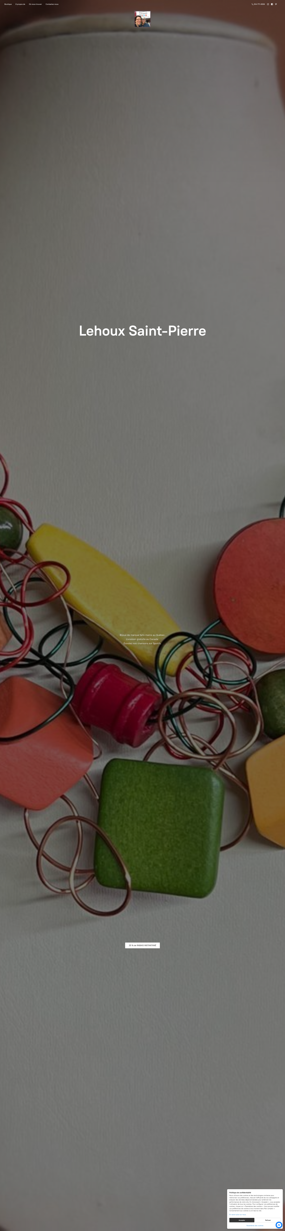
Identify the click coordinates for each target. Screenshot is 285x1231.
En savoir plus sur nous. (237, 1215)
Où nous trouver (35, 4)
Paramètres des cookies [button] (254, 1226)
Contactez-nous (52, 4)
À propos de (20, 4)
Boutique (8, 4)
